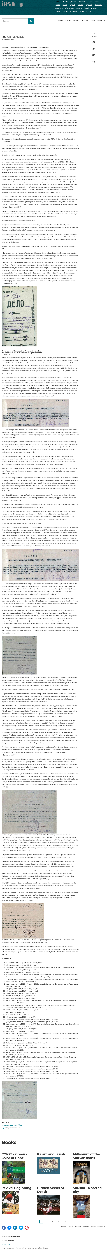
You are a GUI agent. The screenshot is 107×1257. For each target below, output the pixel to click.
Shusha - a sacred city (87, 1190)
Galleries (85, 20)
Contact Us (101, 20)
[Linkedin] (15, 1227)
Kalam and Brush (51, 1154)
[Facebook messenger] (9, 1227)
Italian (89, 2)
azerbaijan (6, 1125)
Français (73, 2)
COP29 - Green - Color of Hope (14, 1156)
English (58, 2)
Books (92, 20)
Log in (4, 1128)
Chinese (80, 5)
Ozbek (89, 11)
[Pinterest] (27, 1227)
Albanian (65, 11)
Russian (65, 2)
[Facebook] (4, 1227)
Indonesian (59, 8)
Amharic (79, 8)
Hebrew (94, 8)
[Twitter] (21, 1227)
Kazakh (87, 8)
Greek (58, 11)
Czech (65, 5)
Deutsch (82, 2)
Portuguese (98, 5)
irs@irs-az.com (6, 1244)
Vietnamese (70, 8)
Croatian (74, 11)
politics (19, 1125)
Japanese (89, 5)
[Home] (12, 4)
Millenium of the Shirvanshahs (86, 1156)
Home (60, 20)
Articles (68, 20)
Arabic (58, 5)
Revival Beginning (16, 1188)
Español (72, 5)
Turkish (97, 2)
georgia (13, 1125)
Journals (76, 20)
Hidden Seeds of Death (50, 1190)
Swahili (82, 11)
